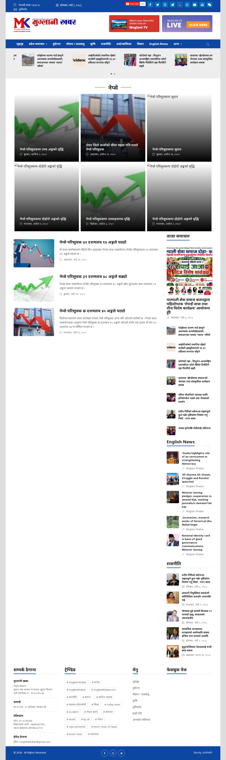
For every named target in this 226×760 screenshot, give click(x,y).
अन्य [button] (177, 44)
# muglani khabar (76, 682)
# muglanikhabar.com (103, 689)
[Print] (202, 4)
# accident (73, 712)
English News (158, 44)
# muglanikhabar (76, 689)
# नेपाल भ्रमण (91, 712)
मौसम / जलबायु (75, 44)
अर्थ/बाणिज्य (123, 44)
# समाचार (108, 712)
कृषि (92, 44)
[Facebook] (150, 4)
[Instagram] (165, 4)
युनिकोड (137, 707)
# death (71, 719)
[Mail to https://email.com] (195, 4)
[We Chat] (209, 4)
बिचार (140, 44)
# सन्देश (96, 682)
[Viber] (180, 4)
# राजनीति (72, 697)
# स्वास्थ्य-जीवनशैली (76, 704)
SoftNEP (207, 752)
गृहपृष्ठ (19, 44)
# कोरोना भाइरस (104, 697)
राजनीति (106, 44)
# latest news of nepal (104, 726)
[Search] (208, 43)
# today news (112, 704)
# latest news (74, 734)
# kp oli (85, 719)
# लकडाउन (93, 734)
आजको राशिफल (141, 720)
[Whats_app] (187, 4)
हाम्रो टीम (137, 713)
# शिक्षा (95, 704)
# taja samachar (76, 726)
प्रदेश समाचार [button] (37, 44)
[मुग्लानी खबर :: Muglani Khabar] (45, 26)
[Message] (172, 4)
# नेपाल (99, 719)
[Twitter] (157, 4)
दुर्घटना (57, 44)
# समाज (86, 697)
